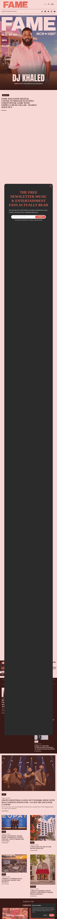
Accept (51, 915)
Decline (45, 915)
